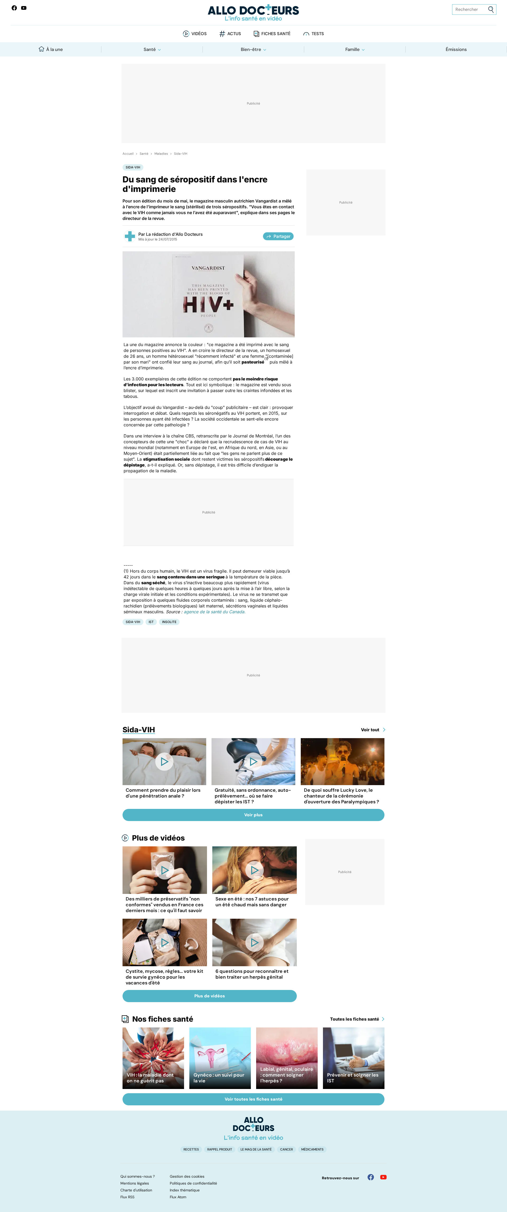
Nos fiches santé (162, 1019)
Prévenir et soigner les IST (352, 1078)
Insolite (169, 622)
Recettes (191, 1149)
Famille (352, 49)
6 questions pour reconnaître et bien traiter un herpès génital (252, 974)
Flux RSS (127, 1197)
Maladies (161, 154)
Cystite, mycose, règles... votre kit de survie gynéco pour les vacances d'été (164, 977)
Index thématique (185, 1190)
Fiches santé (275, 33)
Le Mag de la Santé (256, 1149)
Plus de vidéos (158, 838)
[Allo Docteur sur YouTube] (383, 1177)
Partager (282, 236)
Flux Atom (178, 1197)
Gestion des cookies (187, 1176)
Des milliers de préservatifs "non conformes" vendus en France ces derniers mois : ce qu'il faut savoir (164, 905)
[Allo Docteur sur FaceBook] (14, 8)
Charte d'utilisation (136, 1190)
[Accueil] (253, 1128)
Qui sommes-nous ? (137, 1176)
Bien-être (251, 49)
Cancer (286, 1149)
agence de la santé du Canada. (215, 611)
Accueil (128, 154)
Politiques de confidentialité (193, 1183)
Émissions (456, 49)
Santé (150, 49)
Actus (234, 33)
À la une (54, 49)
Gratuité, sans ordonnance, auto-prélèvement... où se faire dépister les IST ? (253, 796)
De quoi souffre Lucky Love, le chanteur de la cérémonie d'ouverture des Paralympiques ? (341, 796)
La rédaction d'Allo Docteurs (174, 234)
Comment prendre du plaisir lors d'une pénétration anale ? (163, 793)
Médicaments (312, 1149)
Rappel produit (219, 1149)
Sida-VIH (180, 154)
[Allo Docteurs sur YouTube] (23, 8)
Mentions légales (134, 1183)
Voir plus (253, 815)
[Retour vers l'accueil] (253, 12)
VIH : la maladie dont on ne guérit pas (150, 1078)
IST (151, 622)
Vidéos (199, 33)
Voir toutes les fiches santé (254, 1099)
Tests (318, 33)
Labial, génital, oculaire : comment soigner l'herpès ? (286, 1075)
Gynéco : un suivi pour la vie (219, 1078)
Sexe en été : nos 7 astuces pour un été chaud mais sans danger (252, 902)
